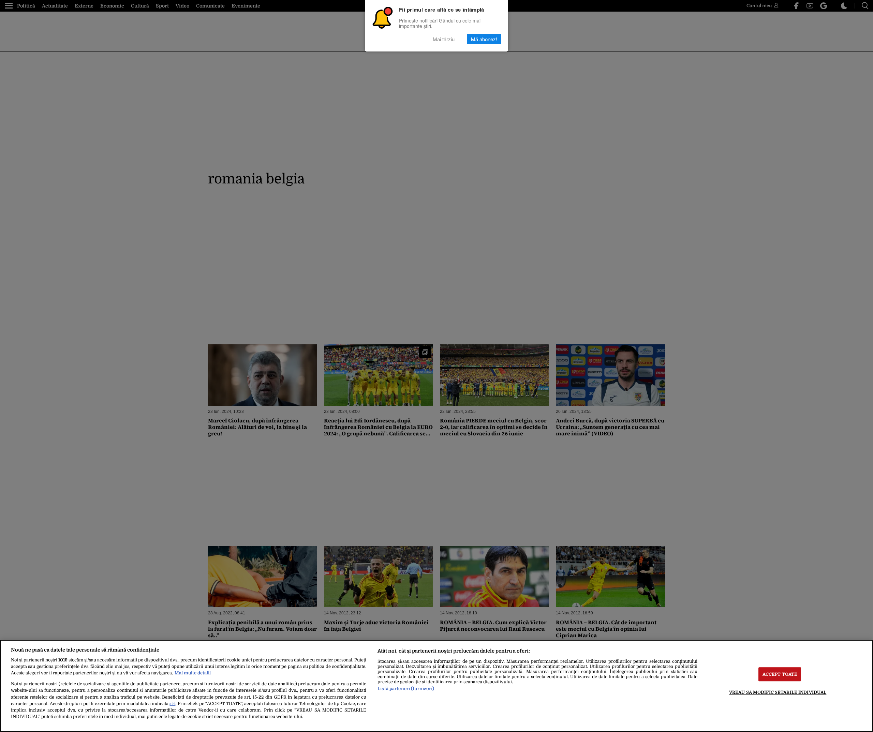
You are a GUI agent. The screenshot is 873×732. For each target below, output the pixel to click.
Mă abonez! (484, 39)
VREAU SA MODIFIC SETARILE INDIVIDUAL (778, 692)
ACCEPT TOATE (780, 674)
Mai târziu (444, 39)
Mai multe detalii (193, 672)
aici (172, 704)
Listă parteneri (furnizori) (406, 688)
